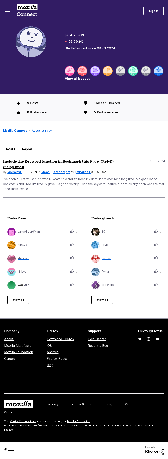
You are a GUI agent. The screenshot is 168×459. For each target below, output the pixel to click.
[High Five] (82, 71)
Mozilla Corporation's (23, 421)
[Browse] (7, 10)
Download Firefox (60, 339)
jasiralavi (14, 172)
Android (53, 352)
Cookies (130, 404)
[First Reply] (146, 71)
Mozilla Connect (27, 10)
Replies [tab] (27, 149)
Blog (50, 365)
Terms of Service (81, 404)
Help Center (97, 339)
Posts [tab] (10, 149)
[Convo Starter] (95, 71)
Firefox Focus (57, 358)
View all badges (77, 78)
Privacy (108, 404)
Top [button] (11, 449)
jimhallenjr (83, 172)
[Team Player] (158, 71)
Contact (9, 412)
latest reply (61, 172)
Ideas (45, 172)
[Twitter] (140, 339)
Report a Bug (98, 346)
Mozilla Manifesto (18, 346)
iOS (49, 346)
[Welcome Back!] (133, 71)
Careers (10, 358)
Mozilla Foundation (18, 352)
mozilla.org (52, 404)
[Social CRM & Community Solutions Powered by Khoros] (154, 450)
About (9, 339)
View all (18, 299)
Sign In (154, 11)
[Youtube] (157, 339)
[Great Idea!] (108, 71)
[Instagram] (148, 339)
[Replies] (120, 71)
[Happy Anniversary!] (70, 71)
